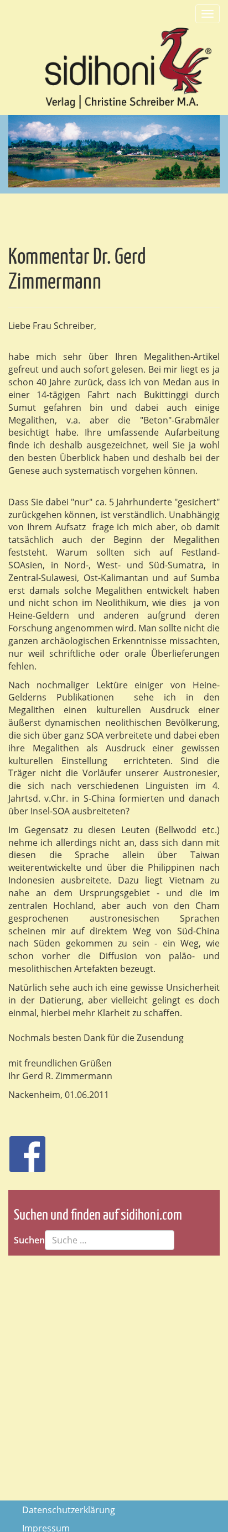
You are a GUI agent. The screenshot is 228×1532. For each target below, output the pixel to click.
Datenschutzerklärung (68, 1510)
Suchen (29, 1240)
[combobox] (109, 1240)
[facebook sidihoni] (22, 1148)
